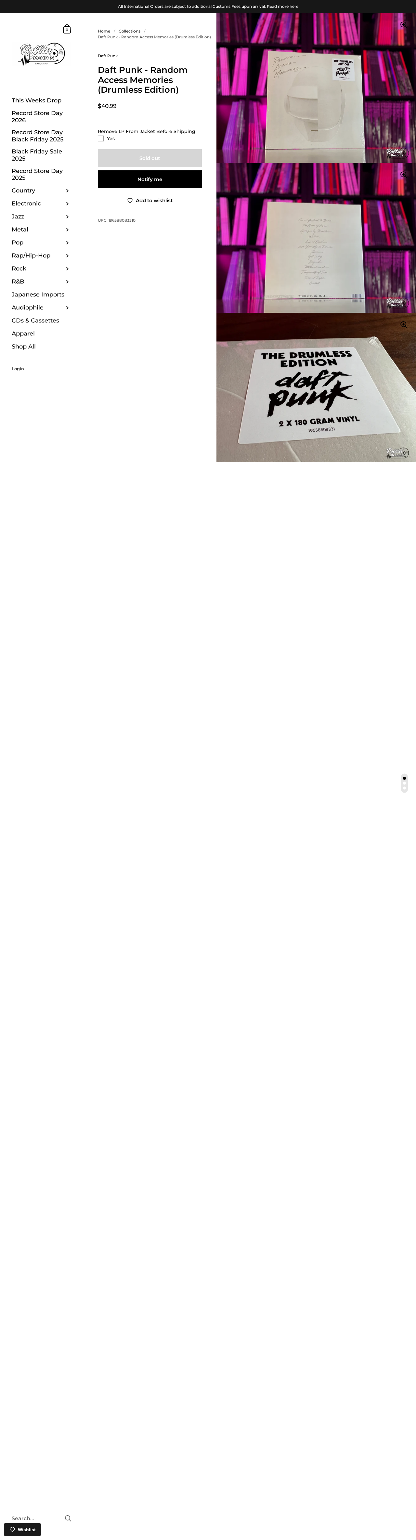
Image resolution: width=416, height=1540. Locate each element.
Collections (129, 31)
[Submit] (68, 1518)
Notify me (149, 179)
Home (104, 31)
